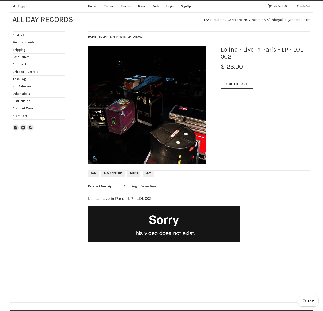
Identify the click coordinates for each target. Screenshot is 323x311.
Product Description (103, 186)
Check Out (303, 6)
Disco (141, 6)
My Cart (280, 6)
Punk (156, 6)
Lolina (134, 173)
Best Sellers (21, 57)
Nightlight (20, 116)
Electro (126, 6)
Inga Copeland (113, 173)
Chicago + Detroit (25, 72)
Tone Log (19, 79)
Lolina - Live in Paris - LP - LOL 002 (120, 36)
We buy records (24, 42)
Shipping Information (140, 186)
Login (170, 6)
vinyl (149, 173)
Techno (109, 6)
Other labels (21, 94)
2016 (93, 173)
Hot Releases (22, 86)
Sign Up (186, 6)
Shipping (19, 50)
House (92, 6)
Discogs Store (22, 64)
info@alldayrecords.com (290, 19)
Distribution (21, 101)
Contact (18, 35)
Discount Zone (23, 108)
